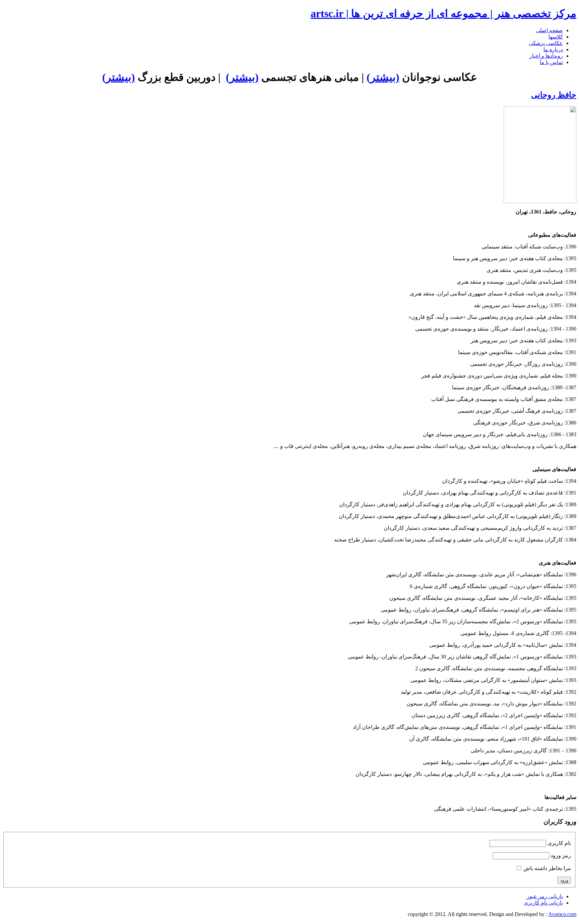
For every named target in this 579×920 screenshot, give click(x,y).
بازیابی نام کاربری (543, 903)
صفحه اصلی (549, 30)
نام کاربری (559, 843)
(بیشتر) (383, 77)
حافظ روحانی (553, 95)
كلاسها (556, 37)
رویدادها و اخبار (546, 56)
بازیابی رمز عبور (545, 896)
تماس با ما (551, 62)
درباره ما (553, 49)
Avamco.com (562, 914)
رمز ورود (561, 855)
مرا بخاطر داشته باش (547, 868)
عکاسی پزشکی (546, 43)
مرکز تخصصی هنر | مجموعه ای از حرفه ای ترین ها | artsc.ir (443, 13)
